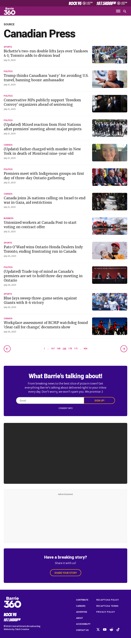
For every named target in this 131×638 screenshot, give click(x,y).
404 (85, 348)
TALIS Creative (22, 629)
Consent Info (66, 408)
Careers (80, 606)
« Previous (7, 348)
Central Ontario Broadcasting (25, 626)
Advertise (81, 612)
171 (76, 348)
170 (70, 348)
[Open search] (124, 11)
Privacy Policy (105, 612)
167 (53, 348)
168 (58, 348)
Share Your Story (65, 573)
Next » (123, 348)
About (79, 618)
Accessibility (83, 624)
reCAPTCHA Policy (107, 600)
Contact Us (82, 630)
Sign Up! (99, 400)
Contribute (82, 600)
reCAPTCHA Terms (107, 606)
